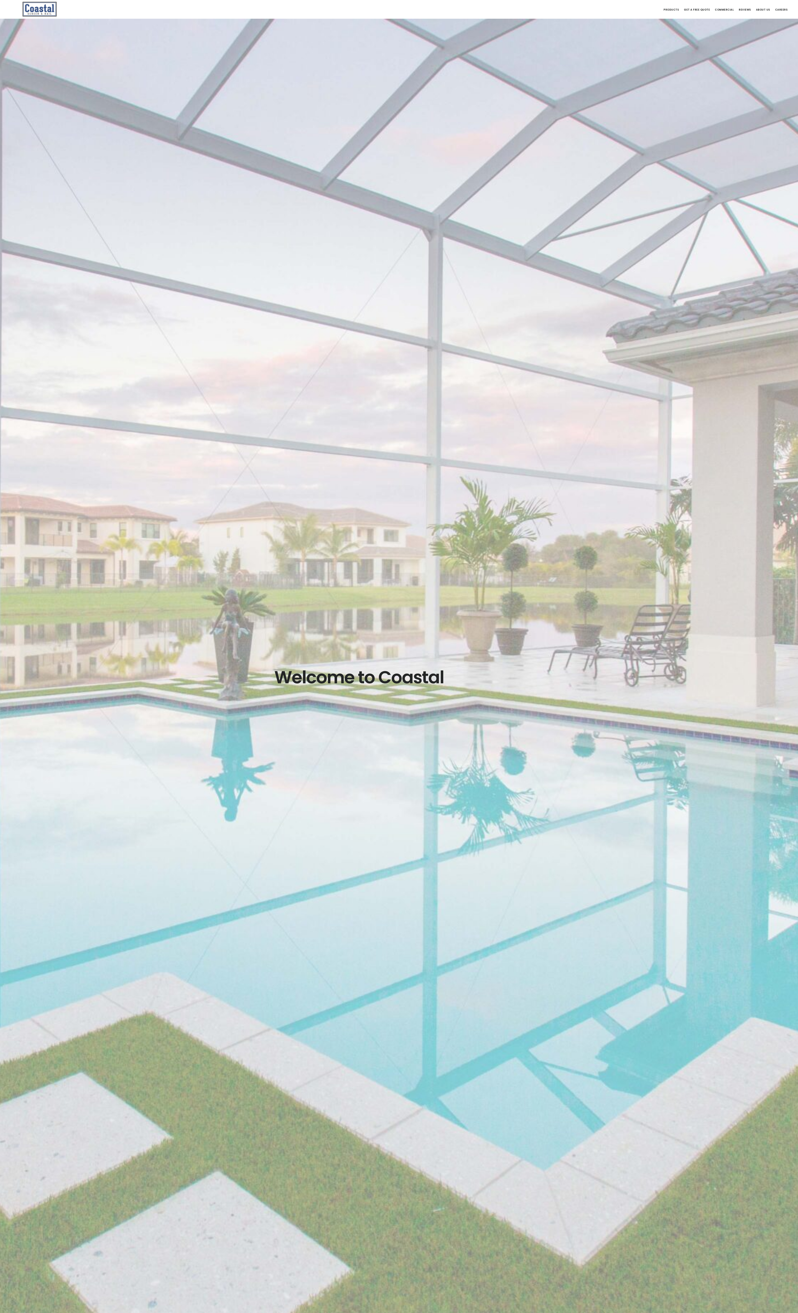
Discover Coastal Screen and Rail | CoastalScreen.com (39, 9)
